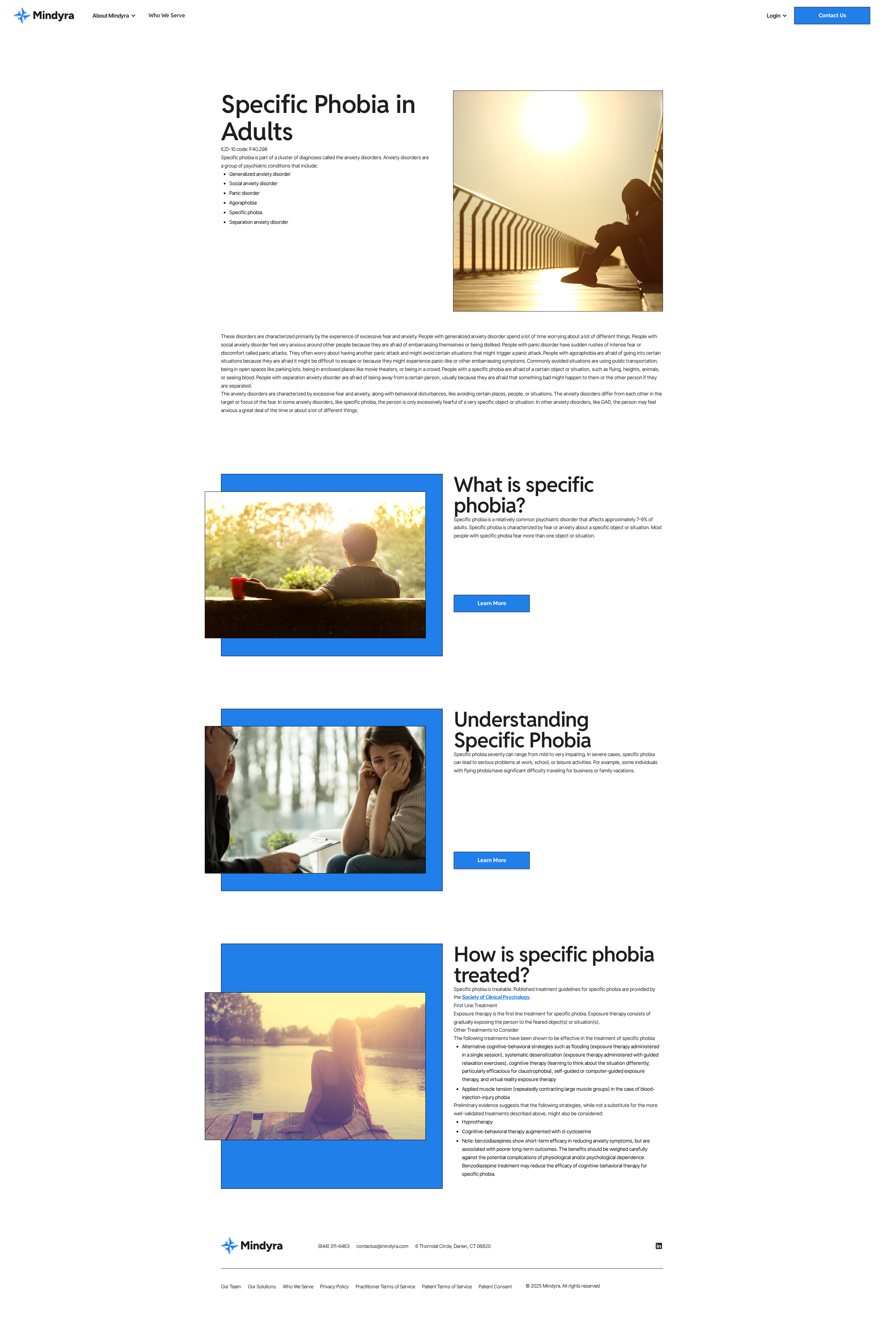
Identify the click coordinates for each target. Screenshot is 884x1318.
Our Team (231, 1286)
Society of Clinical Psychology (496, 997)
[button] (114, 16)
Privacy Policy (334, 1286)
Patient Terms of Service (447, 1286)
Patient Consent (495, 1286)
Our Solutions (262, 1286)
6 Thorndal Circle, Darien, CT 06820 (453, 1246)
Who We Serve (166, 15)
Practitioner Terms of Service (385, 1286)
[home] (44, 15)
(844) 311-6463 (333, 1246)
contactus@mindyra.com (382, 1246)
